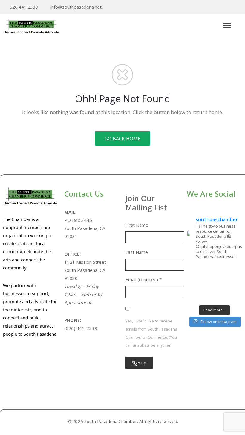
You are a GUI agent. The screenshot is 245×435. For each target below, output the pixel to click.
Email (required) (143, 279)
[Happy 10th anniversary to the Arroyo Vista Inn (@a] (214, 283)
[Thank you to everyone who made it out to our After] (214, 271)
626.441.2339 (24, 7)
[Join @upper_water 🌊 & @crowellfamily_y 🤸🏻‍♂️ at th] (234, 283)
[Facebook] (231, 7)
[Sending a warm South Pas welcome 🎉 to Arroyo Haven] (214, 295)
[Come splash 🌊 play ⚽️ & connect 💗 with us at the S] (195, 295)
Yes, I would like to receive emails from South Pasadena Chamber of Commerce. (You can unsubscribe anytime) (151, 333)
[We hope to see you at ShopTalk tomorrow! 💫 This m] (234, 295)
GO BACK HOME (122, 138)
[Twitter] (221, 7)
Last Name (136, 252)
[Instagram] (240, 7)
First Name (136, 225)
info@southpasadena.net (76, 7)
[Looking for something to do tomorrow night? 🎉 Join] (195, 283)
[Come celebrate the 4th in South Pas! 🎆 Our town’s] (234, 271)
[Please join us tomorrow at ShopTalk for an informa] (195, 271)
